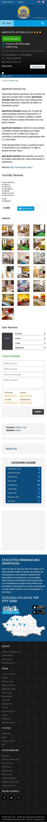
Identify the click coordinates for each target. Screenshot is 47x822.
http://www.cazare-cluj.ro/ (21, 167)
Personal (8, 393)
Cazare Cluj (6, 700)
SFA (3, 745)
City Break (5, 756)
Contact (20, 2)
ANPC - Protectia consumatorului (32, 819)
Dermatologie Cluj (8, 663)
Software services (8, 741)
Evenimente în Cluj (8, 685)
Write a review (7, 66)
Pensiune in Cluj (13, 497)
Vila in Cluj (11, 501)
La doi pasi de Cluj (8, 674)
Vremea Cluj (6, 719)
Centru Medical (7, 655)
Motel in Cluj (12, 493)
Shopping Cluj (7, 696)
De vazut (5, 708)
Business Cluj (7, 704)
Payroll (4, 737)
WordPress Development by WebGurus (31, 817)
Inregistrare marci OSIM (10, 782)
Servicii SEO (6, 733)
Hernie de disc (7, 659)
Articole (5, 678)
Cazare (9, 76)
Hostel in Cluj (12, 477)
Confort (23, 393)
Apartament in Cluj (14, 469)
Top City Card (6, 774)
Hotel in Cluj (14, 81)
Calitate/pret (25, 400)
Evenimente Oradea (9, 778)
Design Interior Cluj (8, 786)
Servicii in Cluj (7, 693)
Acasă (4, 76)
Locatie (8, 400)
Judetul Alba (12, 489)
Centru (18, 430)
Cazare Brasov (7, 771)
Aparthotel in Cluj (14, 473)
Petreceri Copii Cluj (8, 722)
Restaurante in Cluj (8, 689)
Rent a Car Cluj (7, 763)
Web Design (6, 767)
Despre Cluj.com (7, 2)
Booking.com (37, 67)
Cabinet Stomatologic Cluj (11, 652)
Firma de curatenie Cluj (10, 759)
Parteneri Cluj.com (8, 711)
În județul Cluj (12, 485)
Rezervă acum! (11, 38)
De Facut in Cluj (7, 681)
